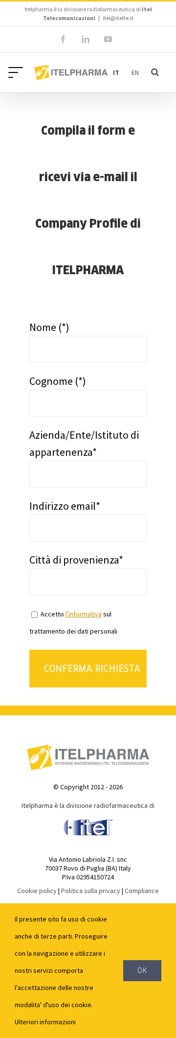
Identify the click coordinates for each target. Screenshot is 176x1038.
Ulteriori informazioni (45, 1021)
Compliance (142, 890)
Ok (142, 970)
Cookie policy (37, 890)
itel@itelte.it (118, 18)
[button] (155, 72)
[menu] (18, 72)
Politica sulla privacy (90, 890)
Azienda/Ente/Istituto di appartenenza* (84, 443)
